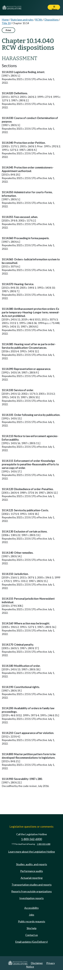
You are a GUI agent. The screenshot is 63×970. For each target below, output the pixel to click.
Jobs (31, 914)
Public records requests (31, 921)
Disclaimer (37, 963)
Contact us (31, 935)
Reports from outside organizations (31, 891)
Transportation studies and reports (32, 884)
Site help (31, 928)
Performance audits (31, 871)
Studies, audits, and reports (31, 864)
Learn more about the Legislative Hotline (31, 851)
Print (8, 30)
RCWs (38, 19)
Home (5, 19)
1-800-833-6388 (43, 844)
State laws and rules (22, 19)
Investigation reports (31, 898)
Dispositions (51, 19)
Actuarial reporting (31, 877)
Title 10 (6, 23)
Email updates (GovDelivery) (31, 941)
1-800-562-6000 (31, 839)
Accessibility (31, 907)
